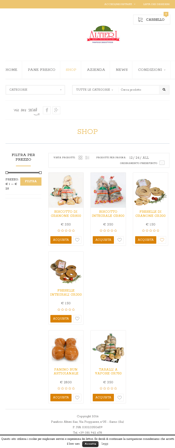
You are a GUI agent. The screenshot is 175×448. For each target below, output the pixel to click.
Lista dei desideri (156, 4)
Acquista (61, 240)
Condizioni (150, 69)
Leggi (105, 443)
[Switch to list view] (87, 158)
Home (11, 69)
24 (137, 158)
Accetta (90, 443)
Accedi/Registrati (118, 4)
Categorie (18, 90)
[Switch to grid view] (80, 158)
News (122, 69)
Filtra (31, 181)
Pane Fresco (41, 69)
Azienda (96, 69)
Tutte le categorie (93, 90)
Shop (71, 69)
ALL (145, 158)
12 (131, 158)
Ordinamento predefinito (138, 163)
